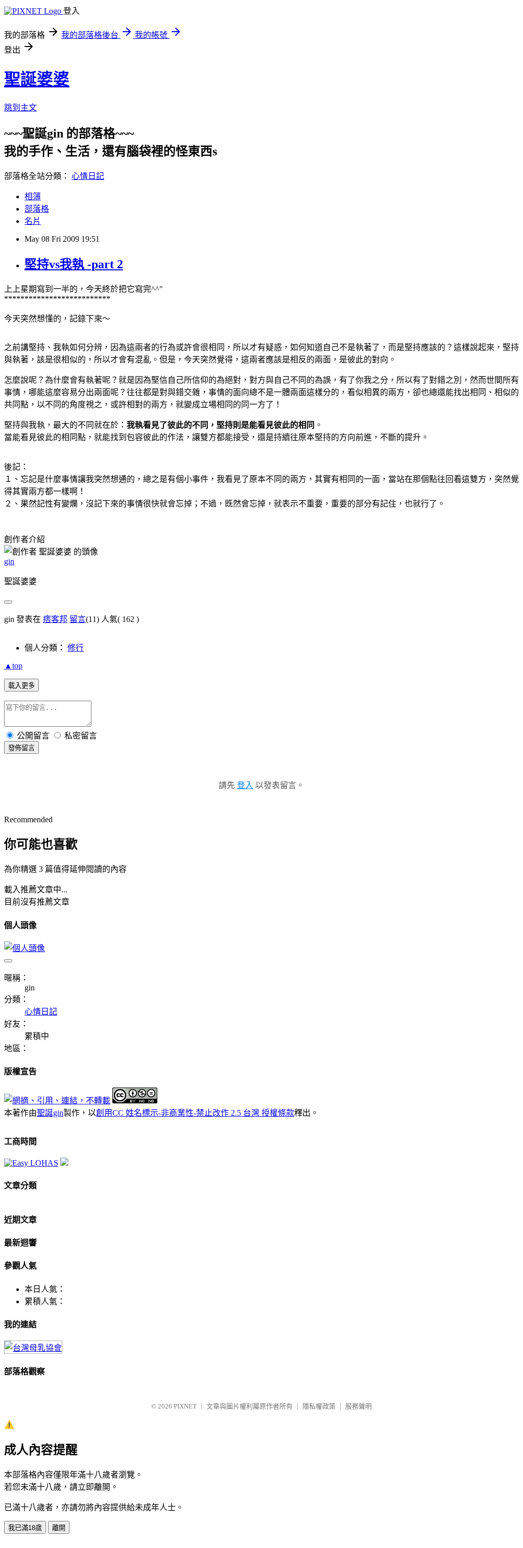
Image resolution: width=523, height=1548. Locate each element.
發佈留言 (21, 748)
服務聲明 (358, 1406)
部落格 (37, 208)
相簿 (33, 196)
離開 (58, 1528)
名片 (33, 221)
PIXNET (185, 1406)
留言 (77, 619)
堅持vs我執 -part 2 (74, 264)
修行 (75, 647)
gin (9, 561)
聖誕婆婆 (36, 79)
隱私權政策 (319, 1406)
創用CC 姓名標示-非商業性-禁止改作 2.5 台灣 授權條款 (195, 1112)
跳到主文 (20, 107)
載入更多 (21, 685)
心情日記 (88, 176)
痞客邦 (55, 619)
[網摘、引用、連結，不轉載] (57, 1100)
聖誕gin (50, 1112)
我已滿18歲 (25, 1528)
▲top (13, 665)
